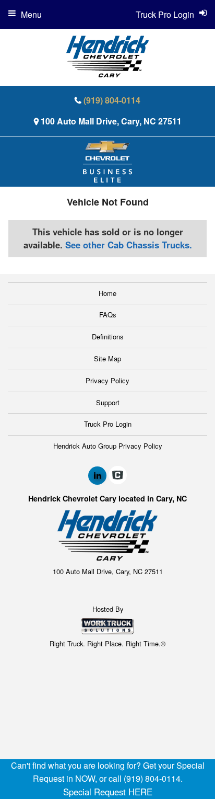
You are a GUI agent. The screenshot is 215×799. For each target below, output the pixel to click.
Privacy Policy (107, 380)
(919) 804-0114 (111, 100)
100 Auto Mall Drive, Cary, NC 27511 (111, 121)
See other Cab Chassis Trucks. (128, 244)
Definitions (108, 336)
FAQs (107, 314)
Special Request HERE (107, 791)
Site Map (107, 358)
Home (107, 293)
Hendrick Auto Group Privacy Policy (107, 446)
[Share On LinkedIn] (97, 475)
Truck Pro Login (108, 424)
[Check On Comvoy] (118, 475)
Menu (31, 14)
